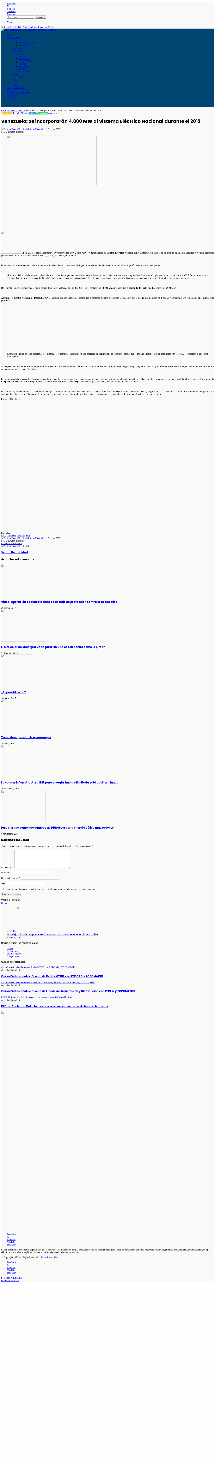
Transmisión (18, 48)
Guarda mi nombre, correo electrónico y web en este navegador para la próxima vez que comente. (50, 889)
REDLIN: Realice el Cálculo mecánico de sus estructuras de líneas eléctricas (54, 1006)
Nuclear (22, 64)
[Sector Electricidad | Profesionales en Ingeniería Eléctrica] (28, 27)
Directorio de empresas (17, 90)
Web (3, 883)
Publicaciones (13, 37)
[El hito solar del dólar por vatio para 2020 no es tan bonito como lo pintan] (25, 640)
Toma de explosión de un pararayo (26, 737)
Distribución (18, 50)
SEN (28, 535)
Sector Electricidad (49, 1257)
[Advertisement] (89, 208)
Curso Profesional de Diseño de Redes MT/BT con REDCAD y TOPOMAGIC (52, 976)
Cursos (16, 82)
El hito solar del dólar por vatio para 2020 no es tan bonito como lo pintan (53, 647)
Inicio (9, 35)
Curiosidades (19, 77)
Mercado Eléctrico (27, 42)
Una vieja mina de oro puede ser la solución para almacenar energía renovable (52, 934)
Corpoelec (11, 535)
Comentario (7, 867)
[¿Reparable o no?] (17, 686)
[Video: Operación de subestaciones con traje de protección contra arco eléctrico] (19, 595)
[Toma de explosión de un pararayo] (29, 731)
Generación (18, 53)
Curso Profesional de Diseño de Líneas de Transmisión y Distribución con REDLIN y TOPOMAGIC (68, 991)
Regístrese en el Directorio (19, 92)
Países (16, 85)
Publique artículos (15, 87)
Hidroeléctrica (25, 61)
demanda (21, 535)
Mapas (16, 79)
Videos (16, 74)
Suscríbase (12, 95)
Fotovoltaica (24, 58)
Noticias (16, 40)
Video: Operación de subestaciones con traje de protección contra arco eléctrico (59, 602)
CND (3, 535)
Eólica (22, 56)
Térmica (22, 69)
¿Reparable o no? (13, 692)
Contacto (11, 100)
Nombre (6, 872)
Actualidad (24, 45)
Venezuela (52, 113)
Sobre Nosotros (14, 98)
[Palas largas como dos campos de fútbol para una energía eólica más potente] (23, 821)
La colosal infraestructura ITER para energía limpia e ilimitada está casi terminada (59, 783)
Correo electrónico (10, 878)
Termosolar (24, 66)
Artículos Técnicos (21, 71)
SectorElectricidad (37, 129)
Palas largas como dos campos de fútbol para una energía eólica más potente (57, 828)
